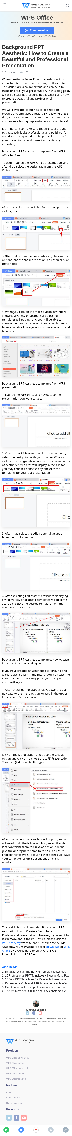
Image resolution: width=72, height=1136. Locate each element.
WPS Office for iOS (15, 1073)
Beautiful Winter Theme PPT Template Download (34, 971)
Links (8, 1092)
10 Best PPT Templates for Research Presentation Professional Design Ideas (36, 979)
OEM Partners (13, 1098)
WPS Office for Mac (15, 1063)
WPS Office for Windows (17, 1058)
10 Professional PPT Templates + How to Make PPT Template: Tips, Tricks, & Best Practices (36, 975)
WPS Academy (11, 943)
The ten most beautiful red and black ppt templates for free (36, 990)
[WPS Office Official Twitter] (27, 1013)
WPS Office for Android (17, 1068)
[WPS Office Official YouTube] (40, 1013)
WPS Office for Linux (16, 1079)
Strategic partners (14, 1103)
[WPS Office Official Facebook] (33, 1013)
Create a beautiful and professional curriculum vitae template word (36, 987)
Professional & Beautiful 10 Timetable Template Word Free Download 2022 (36, 983)
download (53, 947)
